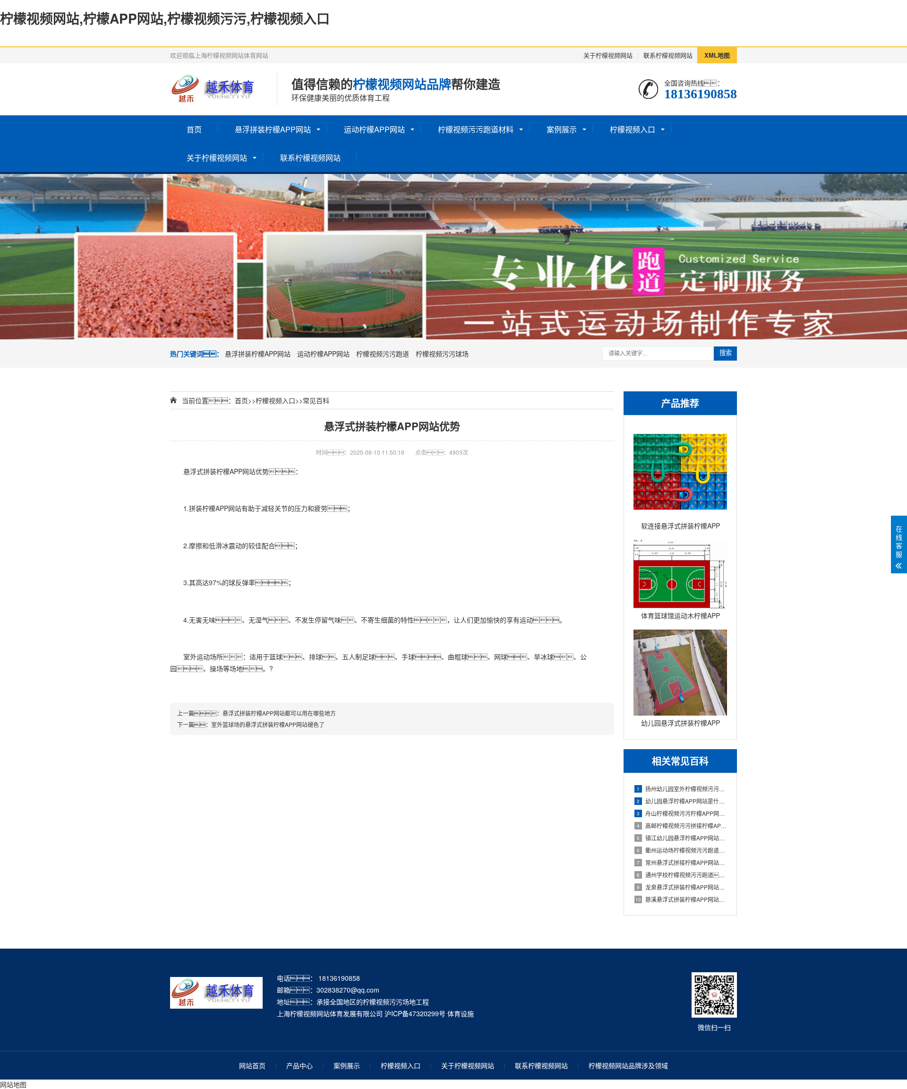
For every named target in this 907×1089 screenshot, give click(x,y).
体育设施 (460, 1013)
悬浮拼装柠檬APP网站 (273, 129)
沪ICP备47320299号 (415, 1013)
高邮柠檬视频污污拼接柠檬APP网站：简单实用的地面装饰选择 (682, 825)
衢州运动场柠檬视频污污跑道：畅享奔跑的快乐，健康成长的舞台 (682, 850)
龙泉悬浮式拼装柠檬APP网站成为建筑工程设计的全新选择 (682, 887)
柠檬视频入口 (632, 129)
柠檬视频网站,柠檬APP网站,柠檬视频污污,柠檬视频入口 (165, 18)
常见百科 (316, 400)
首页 (194, 129)
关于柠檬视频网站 (608, 55)
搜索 (725, 352)
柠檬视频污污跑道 (382, 353)
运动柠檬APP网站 (374, 129)
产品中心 (299, 1065)
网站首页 (252, 1065)
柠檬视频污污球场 (442, 353)
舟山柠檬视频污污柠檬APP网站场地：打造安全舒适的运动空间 (682, 813)
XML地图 (717, 55)
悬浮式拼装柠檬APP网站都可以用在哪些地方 (279, 713)
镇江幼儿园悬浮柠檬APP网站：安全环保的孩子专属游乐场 (682, 838)
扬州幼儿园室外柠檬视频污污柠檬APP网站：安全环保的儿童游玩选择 (682, 789)
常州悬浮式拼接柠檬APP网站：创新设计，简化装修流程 (682, 862)
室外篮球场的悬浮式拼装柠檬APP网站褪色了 (268, 724)
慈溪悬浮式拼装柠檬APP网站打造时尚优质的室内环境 (681, 899)
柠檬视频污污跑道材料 (475, 129)
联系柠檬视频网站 (668, 55)
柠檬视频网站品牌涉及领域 (628, 1065)
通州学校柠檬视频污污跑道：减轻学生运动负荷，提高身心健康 (682, 875)
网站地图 (13, 1084)
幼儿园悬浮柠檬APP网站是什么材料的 (682, 801)
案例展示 (562, 129)
